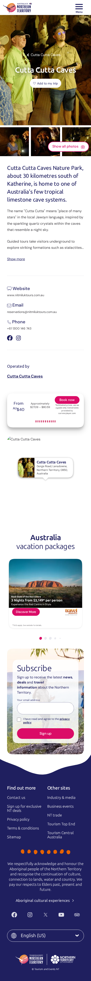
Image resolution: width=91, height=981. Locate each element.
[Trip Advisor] (77, 914)
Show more (16, 259)
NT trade (54, 815)
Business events (60, 806)
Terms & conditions (23, 828)
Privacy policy (18, 819)
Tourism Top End (61, 824)
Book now (67, 400)
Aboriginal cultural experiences (43, 900)
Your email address (28, 700)
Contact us (16, 797)
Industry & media (61, 797)
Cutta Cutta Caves (25, 376)
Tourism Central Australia (60, 835)
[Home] (17, 7)
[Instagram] (30, 914)
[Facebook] (14, 914)
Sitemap (14, 837)
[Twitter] (45, 914)
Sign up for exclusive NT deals (24, 808)
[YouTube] (61, 914)
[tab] (40, 638)
